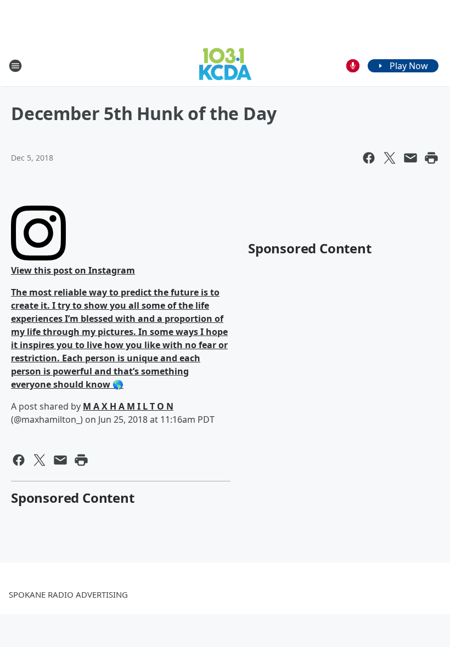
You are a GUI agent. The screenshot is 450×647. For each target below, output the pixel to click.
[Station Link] (225, 65)
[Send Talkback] (352, 65)
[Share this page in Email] (410, 158)
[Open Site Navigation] (15, 65)
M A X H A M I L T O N (128, 406)
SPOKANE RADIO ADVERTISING (68, 594)
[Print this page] (431, 158)
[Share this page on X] (389, 158)
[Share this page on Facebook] (368, 158)
